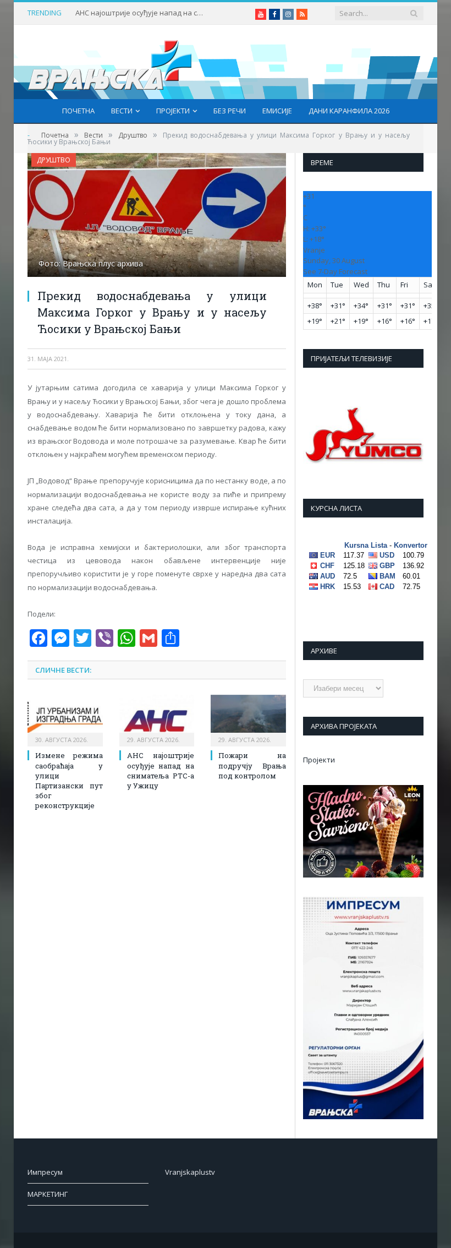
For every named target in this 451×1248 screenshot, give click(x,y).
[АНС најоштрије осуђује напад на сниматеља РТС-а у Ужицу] (157, 719)
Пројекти (173, 111)
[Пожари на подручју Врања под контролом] (248, 719)
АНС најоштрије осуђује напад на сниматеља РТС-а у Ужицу (141, 13)
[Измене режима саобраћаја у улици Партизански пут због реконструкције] (65, 719)
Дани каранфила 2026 (349, 111)
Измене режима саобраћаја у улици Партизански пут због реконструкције (69, 780)
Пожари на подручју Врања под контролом (252, 765)
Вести (122, 111)
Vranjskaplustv (190, 1172)
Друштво (53, 160)
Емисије (277, 111)
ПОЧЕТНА (78, 111)
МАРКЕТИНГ (48, 1194)
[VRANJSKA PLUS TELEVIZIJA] (110, 62)
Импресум (45, 1172)
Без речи (229, 111)
